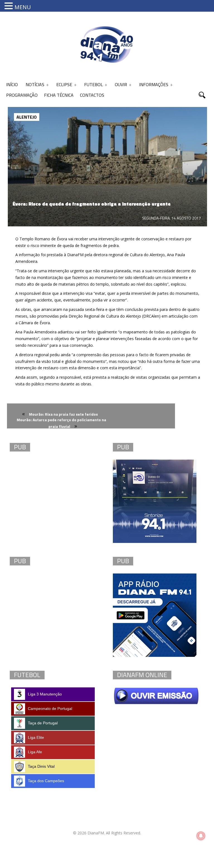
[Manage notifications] (200, 835)
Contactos (92, 95)
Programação (22, 95)
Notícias (35, 84)
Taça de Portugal (43, 723)
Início (12, 84)
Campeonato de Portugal (50, 708)
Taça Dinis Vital (41, 766)
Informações (153, 84)
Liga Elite (36, 737)
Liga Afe (35, 752)
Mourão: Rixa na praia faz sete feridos (63, 414)
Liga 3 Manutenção (45, 694)
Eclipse (64, 84)
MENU (22, 7)
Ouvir (121, 84)
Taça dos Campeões (46, 781)
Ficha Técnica (59, 95)
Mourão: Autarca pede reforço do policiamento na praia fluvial (61, 423)
